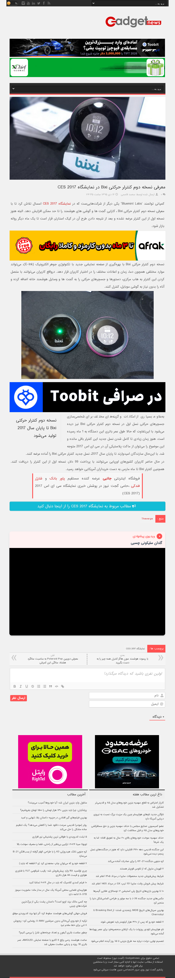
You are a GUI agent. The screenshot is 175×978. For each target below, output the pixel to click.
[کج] (21, 686)
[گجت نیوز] (133, 29)
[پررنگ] (15, 686)
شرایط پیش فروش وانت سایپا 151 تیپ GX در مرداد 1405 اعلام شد (128, 884)
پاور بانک (57, 478)
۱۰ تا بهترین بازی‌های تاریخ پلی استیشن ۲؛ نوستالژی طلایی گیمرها (128, 891)
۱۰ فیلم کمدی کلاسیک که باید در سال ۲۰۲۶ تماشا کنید (58, 883)
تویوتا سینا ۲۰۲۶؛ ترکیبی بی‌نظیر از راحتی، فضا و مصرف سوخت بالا (52, 844)
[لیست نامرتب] (45, 686)
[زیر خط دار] (27, 686)
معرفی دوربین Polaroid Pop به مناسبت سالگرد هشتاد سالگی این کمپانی (53, 659)
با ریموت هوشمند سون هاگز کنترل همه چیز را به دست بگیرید (122, 659)
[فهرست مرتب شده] (39, 686)
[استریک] (33, 686)
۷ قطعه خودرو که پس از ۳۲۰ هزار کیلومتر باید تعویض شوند (132, 922)
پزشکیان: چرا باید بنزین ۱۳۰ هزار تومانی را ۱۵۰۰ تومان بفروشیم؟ (53, 810)
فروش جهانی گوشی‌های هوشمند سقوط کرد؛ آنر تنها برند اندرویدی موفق (49, 913)
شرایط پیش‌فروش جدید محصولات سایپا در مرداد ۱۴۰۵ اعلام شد (130, 876)
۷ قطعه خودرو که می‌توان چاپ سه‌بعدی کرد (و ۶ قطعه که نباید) (53, 863)
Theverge (147, 519)
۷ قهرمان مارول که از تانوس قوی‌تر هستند (142, 869)
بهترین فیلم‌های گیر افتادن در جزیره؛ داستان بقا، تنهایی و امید (54, 818)
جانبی (107, 478)
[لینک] (63, 686)
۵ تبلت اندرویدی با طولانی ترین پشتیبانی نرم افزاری (59, 837)
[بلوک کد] (57, 686)
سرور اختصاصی (131, 970)
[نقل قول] (51, 686)
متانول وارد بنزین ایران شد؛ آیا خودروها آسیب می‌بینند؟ (57, 803)
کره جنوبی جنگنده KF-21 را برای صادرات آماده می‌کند (136, 861)
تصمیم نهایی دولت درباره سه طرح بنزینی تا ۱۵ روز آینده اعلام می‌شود (127, 941)
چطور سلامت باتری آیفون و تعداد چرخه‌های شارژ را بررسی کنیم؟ (53, 933)
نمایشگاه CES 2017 (57, 203)
